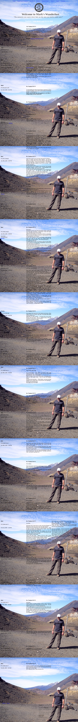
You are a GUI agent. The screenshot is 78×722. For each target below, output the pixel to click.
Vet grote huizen (30, 67)
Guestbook (63, 1)
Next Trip (32, 1)
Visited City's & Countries (22, 1)
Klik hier (10, 123)
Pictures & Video (45, 1)
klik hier (3, 238)
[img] (39, 7)
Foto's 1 (4, 703)
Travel (52, 1)
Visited (37, 1)
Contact (57, 1)
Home (14, 1)
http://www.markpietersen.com (37, 38)
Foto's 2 (8, 703)
